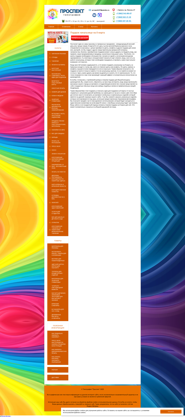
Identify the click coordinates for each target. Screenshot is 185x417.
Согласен (171, 411)
